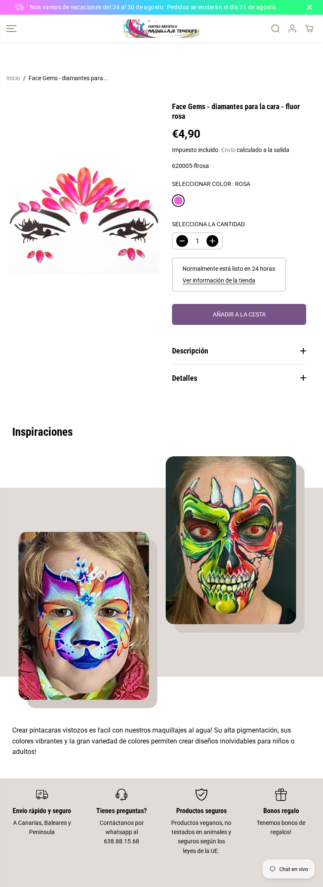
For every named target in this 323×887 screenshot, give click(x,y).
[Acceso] (292, 28)
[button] (11, 28)
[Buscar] (275, 28)
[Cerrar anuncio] (309, 7)
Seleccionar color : (211, 184)
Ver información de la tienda (219, 280)
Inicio (13, 78)
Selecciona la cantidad (208, 224)
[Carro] (309, 28)
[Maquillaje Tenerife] (161, 28)
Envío (228, 150)
